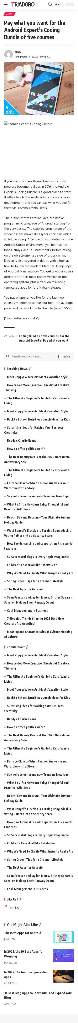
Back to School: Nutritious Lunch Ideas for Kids (38, 419)
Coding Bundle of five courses (39, 336)
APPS (9, 14)
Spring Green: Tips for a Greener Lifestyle (35, 581)
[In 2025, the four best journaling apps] (63, 976)
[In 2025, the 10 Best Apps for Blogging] (63, 955)
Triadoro (23, 4)
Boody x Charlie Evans (21, 440)
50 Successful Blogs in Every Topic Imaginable (38, 557)
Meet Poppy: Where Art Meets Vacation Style (37, 377)
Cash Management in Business (27, 610)
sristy (18, 51)
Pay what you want (55, 340)
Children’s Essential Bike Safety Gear (32, 565)
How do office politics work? (26, 448)
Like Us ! (12, 899)
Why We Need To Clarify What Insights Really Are (40, 573)
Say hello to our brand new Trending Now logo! (38, 496)
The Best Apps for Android (25, 589)
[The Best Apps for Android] (63, 937)
